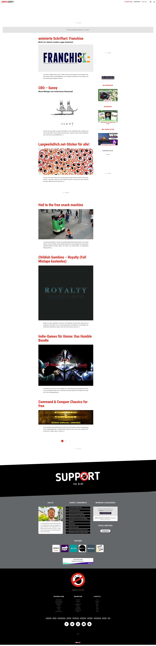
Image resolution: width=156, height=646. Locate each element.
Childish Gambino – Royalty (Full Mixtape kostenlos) (62, 259)
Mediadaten (76, 618)
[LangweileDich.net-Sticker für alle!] (65, 161)
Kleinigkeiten (58, 604)
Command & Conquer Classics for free (63, 404)
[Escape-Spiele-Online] (100, 548)
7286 (79, 590)
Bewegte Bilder (78, 604)
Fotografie (78, 607)
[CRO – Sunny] (65, 111)
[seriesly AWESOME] (64, 548)
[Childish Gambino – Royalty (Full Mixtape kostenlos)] (65, 292)
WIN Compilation (108, 129)
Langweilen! (105, 531)
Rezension (108, 106)
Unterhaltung (59, 596)
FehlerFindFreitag (58, 601)
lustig (59, 610)
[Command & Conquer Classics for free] (65, 417)
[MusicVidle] (73, 548)
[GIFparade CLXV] (108, 95)
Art (78, 602)
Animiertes (78, 599)
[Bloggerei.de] (78, 642)
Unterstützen (61, 618)
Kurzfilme (59, 607)
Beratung (90, 618)
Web (97, 611)
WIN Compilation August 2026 (108, 145)
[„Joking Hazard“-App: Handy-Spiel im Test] (108, 116)
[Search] (154, 2)
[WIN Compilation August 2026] (108, 139)
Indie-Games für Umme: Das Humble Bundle (65, 338)
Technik (97, 608)
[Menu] (150, 2)
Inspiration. (137, 1)
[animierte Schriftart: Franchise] (65, 58)
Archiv (54, 618)
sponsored (83, 618)
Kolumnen (97, 601)
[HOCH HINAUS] (78, 633)
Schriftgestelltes (78, 610)
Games (58, 608)
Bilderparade (108, 85)
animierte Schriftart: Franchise (60, 38)
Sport (97, 605)
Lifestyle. (144, 1)
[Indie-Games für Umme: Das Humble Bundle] (65, 365)
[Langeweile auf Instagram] (78, 624)
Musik (97, 602)
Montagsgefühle (59, 602)
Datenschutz (97, 618)
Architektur (78, 601)
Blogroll (48, 618)
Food (97, 599)
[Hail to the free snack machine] (65, 224)
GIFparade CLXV (107, 100)
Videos (78, 611)
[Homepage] (9, 2)
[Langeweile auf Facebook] (66, 624)
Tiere (97, 610)
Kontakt (69, 618)
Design (78, 605)
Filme (59, 605)
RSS (109, 618)
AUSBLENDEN (67, 192)
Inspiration (78, 596)
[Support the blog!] (78, 478)
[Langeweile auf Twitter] (72, 624)
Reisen (97, 604)
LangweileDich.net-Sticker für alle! (63, 144)
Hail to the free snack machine (60, 205)
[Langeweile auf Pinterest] (89, 624)
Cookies (104, 618)
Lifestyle (97, 596)
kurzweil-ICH (78, 608)
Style (97, 607)
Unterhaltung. (129, 1)
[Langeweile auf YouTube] (83, 624)
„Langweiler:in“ (101, 510)
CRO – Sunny (47, 88)
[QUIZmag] (82, 548)
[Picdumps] (91, 548)
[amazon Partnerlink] (56, 548)
